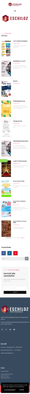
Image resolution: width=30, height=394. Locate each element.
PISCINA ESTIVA (17, 121)
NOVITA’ (15, 81)
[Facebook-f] (3, 253)
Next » (23, 238)
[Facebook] (2, 329)
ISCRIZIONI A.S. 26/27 (19, 61)
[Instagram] (9, 253)
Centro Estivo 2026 (18, 181)
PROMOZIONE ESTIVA (19, 101)
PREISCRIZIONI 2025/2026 (20, 141)
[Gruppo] (10, 329)
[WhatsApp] (14, 329)
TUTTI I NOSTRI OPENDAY (20, 41)
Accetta (22, 389)
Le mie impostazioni (9, 390)
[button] (15, 11)
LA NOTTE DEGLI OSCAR (20, 161)
